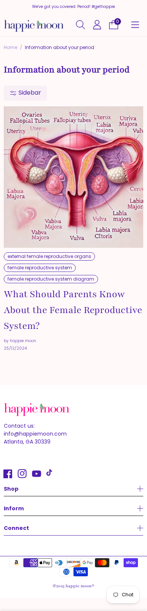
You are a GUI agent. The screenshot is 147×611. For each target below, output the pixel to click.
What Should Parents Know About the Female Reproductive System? (73, 310)
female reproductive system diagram (51, 279)
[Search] (80, 24)
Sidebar (29, 92)
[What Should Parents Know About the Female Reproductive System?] (73, 177)
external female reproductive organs (49, 256)
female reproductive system (40, 267)
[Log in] (97, 24)
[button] (135, 25)
